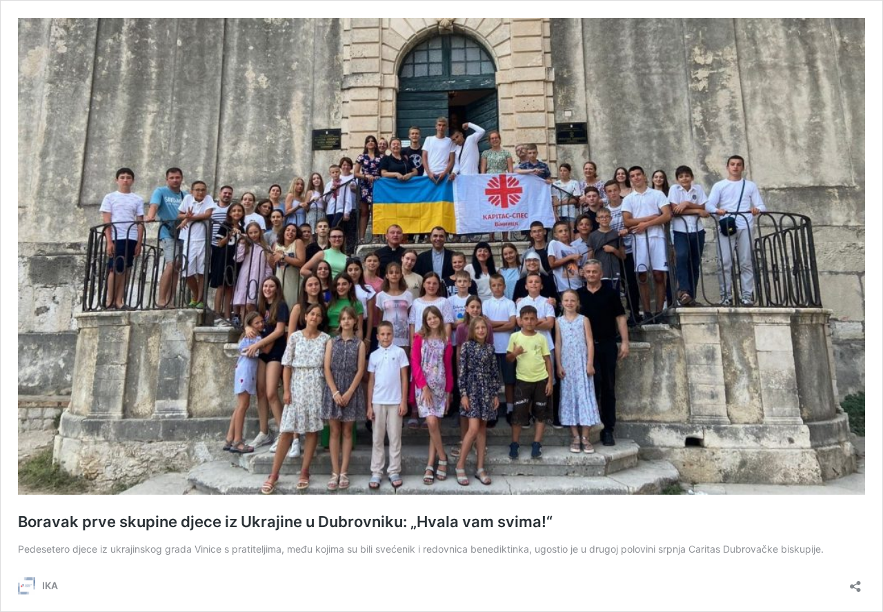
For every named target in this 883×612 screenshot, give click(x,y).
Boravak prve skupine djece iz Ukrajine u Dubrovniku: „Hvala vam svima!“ (285, 522)
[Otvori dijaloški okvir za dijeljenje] (855, 582)
